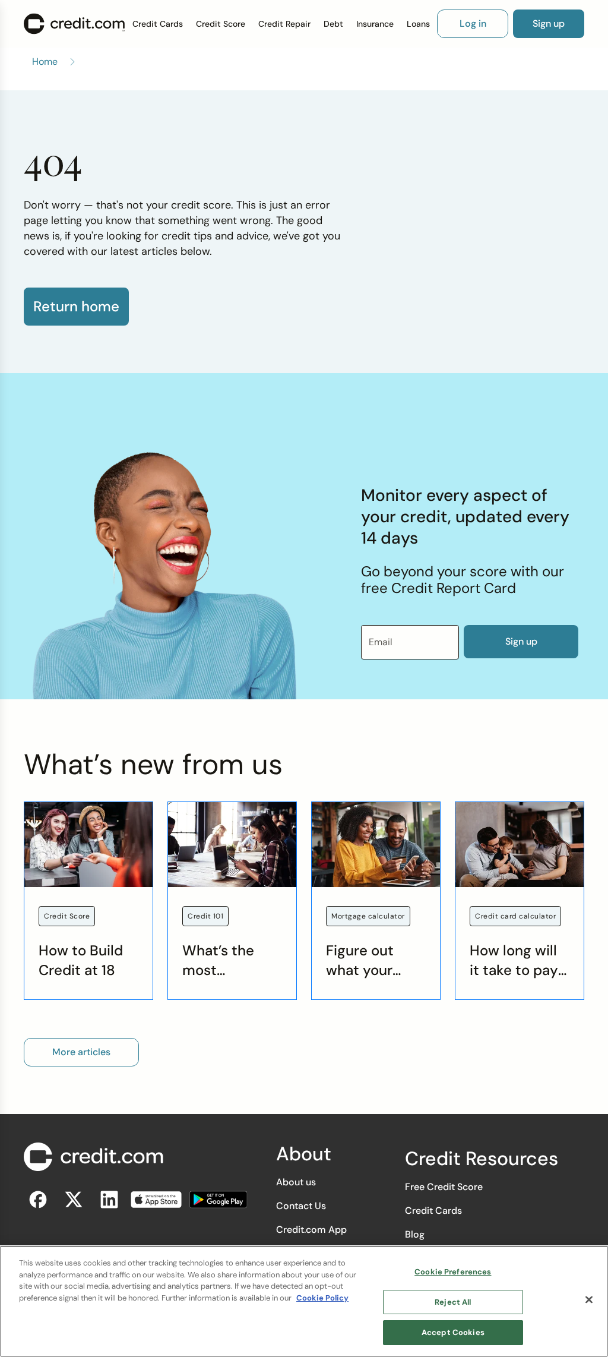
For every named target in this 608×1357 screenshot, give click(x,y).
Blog (415, 1234)
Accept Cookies (453, 1332)
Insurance (375, 23)
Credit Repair (284, 23)
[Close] (589, 1300)
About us (296, 1182)
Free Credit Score (444, 1187)
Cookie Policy (322, 1298)
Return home (76, 306)
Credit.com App (311, 1229)
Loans (418, 23)
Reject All (453, 1302)
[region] (304, 1301)
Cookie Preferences (452, 1272)
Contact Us (301, 1206)
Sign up (521, 641)
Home (45, 61)
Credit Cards (157, 23)
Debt (333, 23)
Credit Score (220, 23)
